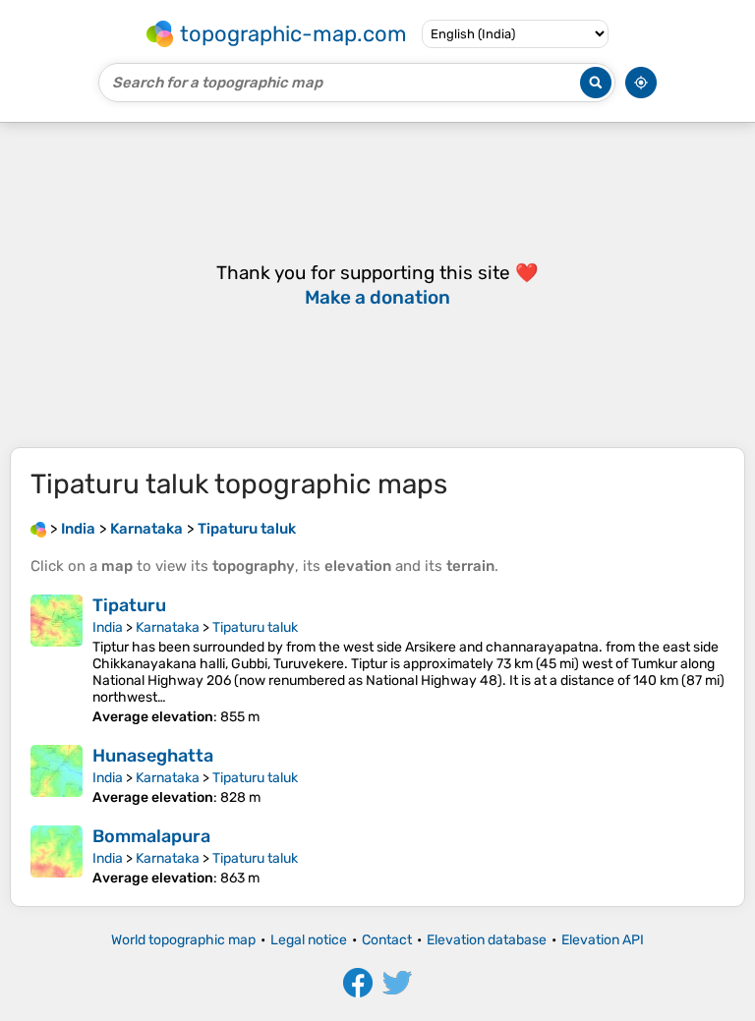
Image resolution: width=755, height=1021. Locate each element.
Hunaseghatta (152, 755)
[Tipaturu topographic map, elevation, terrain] (56, 660)
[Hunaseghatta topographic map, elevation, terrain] (56, 775)
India (107, 627)
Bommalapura (151, 836)
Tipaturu (129, 605)
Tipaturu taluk (255, 627)
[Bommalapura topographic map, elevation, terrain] (56, 855)
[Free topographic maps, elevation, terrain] (38, 529)
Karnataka (168, 627)
